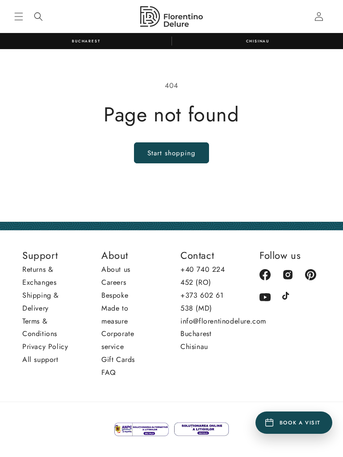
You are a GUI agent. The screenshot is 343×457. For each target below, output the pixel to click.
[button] (19, 16)
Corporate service (117, 340)
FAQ (108, 372)
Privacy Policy (45, 346)
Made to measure (114, 314)
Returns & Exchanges (39, 275)
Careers (113, 282)
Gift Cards (118, 359)
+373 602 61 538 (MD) (202, 301)
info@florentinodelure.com (223, 321)
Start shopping (171, 153)
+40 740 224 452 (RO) (202, 275)
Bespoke (114, 295)
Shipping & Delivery (40, 301)
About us (115, 269)
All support (40, 359)
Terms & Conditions (39, 327)
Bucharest (195, 333)
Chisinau (194, 346)
